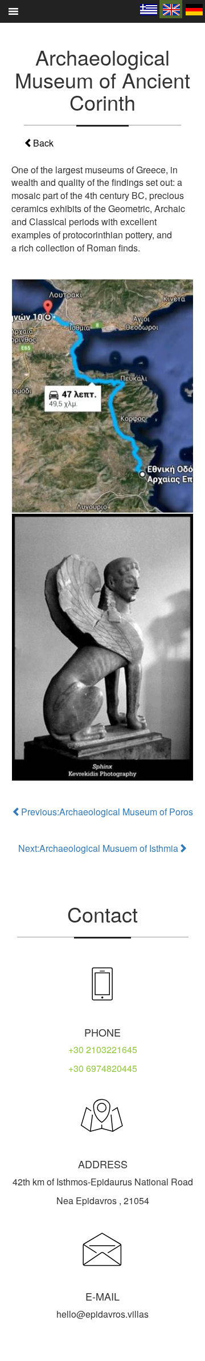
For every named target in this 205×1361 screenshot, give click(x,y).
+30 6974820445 (102, 1068)
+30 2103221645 (102, 1049)
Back (43, 142)
